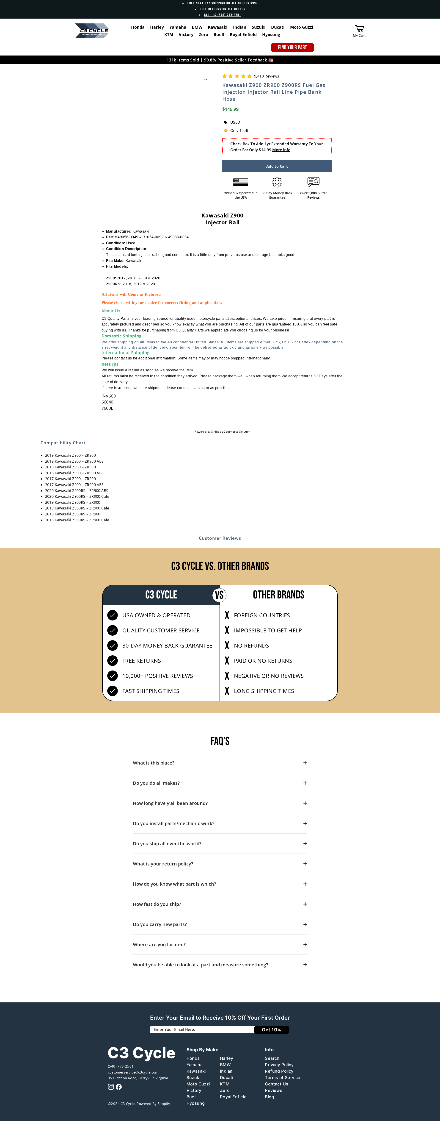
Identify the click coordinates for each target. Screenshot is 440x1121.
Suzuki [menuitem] (259, 27)
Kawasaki (196, 1071)
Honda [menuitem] (138, 27)
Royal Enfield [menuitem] (243, 34)
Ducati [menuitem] (278, 27)
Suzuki (193, 1077)
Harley (226, 1058)
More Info (281, 149)
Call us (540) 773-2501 (222, 15)
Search (272, 1058)
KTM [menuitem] (168, 34)
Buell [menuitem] (219, 34)
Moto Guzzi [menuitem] (301, 27)
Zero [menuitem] (203, 34)
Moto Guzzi (198, 1084)
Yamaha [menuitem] (177, 27)
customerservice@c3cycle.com (133, 1072)
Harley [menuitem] (157, 27)
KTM (224, 1084)
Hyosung (196, 1103)
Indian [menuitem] (239, 27)
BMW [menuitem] (197, 27)
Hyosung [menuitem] (271, 34)
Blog (269, 1096)
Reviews (273, 1090)
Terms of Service (282, 1077)
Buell (192, 1096)
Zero (225, 1090)
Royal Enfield (233, 1096)
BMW (225, 1064)
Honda (193, 1058)
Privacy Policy (279, 1064)
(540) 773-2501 (121, 1066)
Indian (226, 1071)
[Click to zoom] (206, 78)
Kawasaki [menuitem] (218, 27)
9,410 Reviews (266, 76)
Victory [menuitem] (186, 34)
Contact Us (276, 1084)
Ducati (226, 1077)
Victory (194, 1090)
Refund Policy (279, 1071)
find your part (292, 47)
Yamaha (195, 1064)
